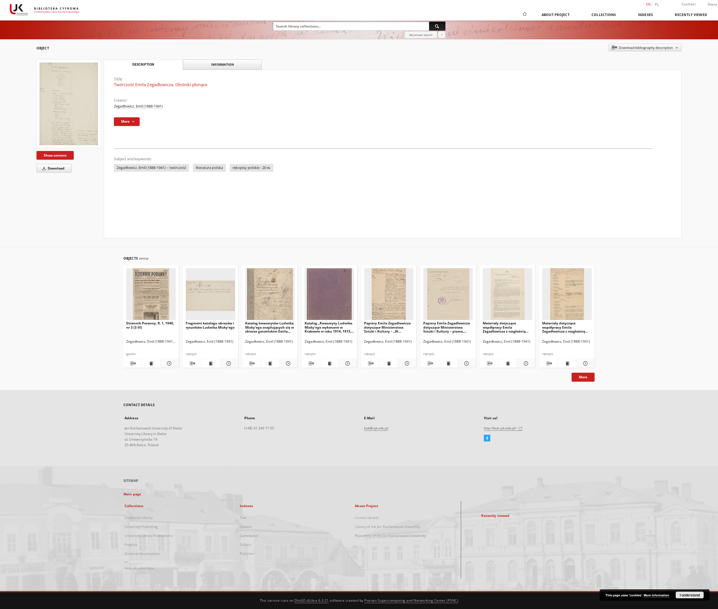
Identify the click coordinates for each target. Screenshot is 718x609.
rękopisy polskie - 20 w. (252, 167)
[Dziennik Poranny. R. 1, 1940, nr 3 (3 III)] (151, 295)
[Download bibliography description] (132, 363)
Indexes (645, 14)
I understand (690, 594)
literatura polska (209, 167)
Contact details (367, 517)
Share (712, 4)
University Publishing (141, 526)
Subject (246, 544)
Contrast (689, 4)
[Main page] (524, 14)
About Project (556, 14)
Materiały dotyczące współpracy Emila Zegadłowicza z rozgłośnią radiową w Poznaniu (504, 327)
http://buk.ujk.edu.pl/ (500, 428)
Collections (604, 14)
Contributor (249, 535)
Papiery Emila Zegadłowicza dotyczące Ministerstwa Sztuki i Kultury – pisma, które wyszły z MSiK (446, 327)
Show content (55, 155)
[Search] (437, 26)
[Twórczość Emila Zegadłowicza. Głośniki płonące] (69, 104)
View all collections (139, 568)
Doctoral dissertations (142, 553)
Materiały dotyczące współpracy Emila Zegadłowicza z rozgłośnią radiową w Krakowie (563, 327)
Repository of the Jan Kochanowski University (390, 535)
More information (656, 595)
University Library (139, 517)
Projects (131, 544)
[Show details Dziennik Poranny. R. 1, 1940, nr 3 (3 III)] (169, 363)
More (583, 377)
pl (657, 4)
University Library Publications (149, 535)
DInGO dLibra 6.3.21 (311, 600)
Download (56, 168)
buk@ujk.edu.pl (376, 428)
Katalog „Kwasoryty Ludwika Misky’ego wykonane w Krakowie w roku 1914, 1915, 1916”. (328, 327)
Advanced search (420, 35)
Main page (132, 494)
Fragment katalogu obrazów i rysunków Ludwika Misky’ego (210, 325)
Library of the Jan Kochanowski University (387, 526)
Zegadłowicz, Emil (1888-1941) (138, 106)
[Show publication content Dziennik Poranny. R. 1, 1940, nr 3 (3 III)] (151, 363)
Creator (246, 526)
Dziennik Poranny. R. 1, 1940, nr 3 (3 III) (150, 325)
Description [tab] (143, 65)
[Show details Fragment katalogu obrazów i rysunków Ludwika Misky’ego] (228, 363)
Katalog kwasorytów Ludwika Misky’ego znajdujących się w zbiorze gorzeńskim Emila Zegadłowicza (269, 327)
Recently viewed (691, 14)
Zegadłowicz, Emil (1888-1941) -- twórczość (151, 167)
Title (243, 517)
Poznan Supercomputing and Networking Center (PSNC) (411, 600)
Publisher (247, 553)
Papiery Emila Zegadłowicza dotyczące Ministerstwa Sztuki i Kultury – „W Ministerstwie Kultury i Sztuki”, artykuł (387, 327)
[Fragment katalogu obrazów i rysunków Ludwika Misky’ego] (210, 295)
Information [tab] (222, 64)
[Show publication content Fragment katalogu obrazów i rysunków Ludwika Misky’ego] (210, 363)
